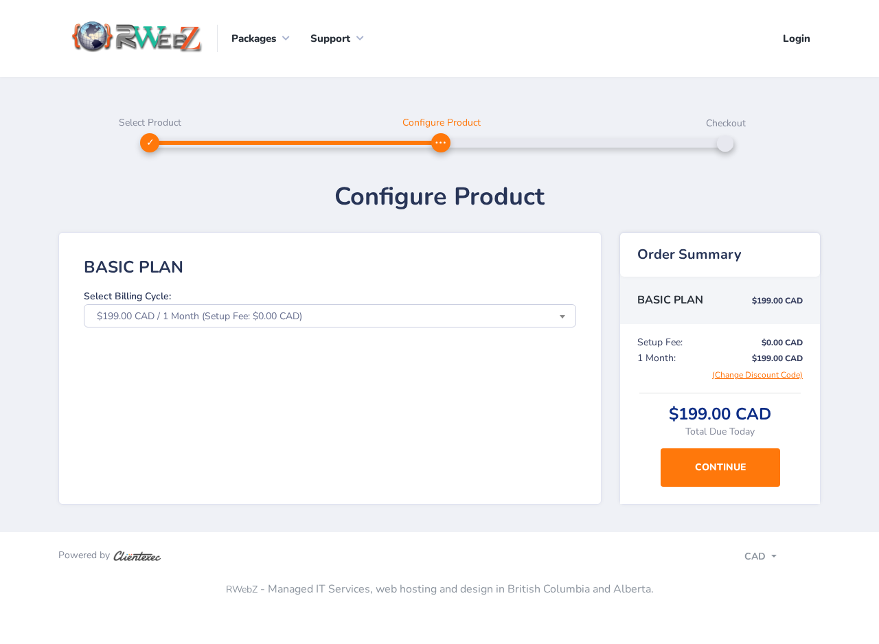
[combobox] (330, 315)
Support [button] (330, 38)
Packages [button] (253, 38)
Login (796, 38)
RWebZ (242, 589)
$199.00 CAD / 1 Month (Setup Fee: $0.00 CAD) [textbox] (199, 316)
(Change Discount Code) (757, 374)
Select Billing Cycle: (127, 296)
